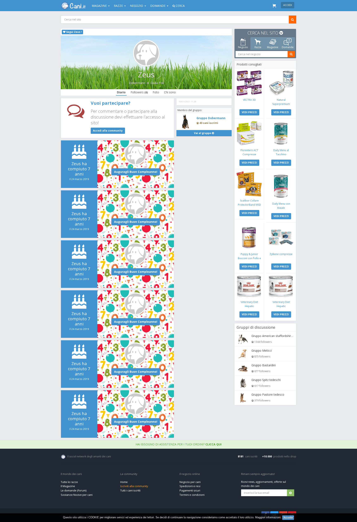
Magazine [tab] (272, 47)
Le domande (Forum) (73, 490)
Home (124, 482)
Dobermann (137, 83)
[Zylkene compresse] (281, 237)
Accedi (287, 5)
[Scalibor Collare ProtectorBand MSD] (249, 184)
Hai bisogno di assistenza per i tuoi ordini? (178, 444)
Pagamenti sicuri (190, 490)
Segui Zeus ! (73, 32)
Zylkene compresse (281, 254)
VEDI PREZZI (249, 112)
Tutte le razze (69, 482)
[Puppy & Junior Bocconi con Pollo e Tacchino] (249, 237)
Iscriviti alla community (134, 486)
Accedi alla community (108, 130)
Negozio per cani (190, 482)
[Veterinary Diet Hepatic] (249, 286)
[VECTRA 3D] (249, 83)
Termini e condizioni (192, 495)
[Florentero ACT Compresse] (249, 133)
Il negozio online (190, 474)
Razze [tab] (258, 47)
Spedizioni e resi (190, 486)
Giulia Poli (157, 83)
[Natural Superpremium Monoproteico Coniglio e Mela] (281, 83)
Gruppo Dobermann (210, 118)
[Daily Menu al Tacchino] (281, 133)
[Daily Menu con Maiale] (281, 185)
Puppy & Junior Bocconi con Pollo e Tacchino (249, 258)
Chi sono (170, 92)
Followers (139, 92)
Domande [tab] (288, 47)
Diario (121, 92)
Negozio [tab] (243, 47)
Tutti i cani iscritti (130, 490)
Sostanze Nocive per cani (77, 495)
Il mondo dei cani (71, 474)
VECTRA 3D (249, 100)
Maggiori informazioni (268, 517)
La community (128, 474)
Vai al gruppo (203, 133)
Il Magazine (68, 486)
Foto (156, 92)
